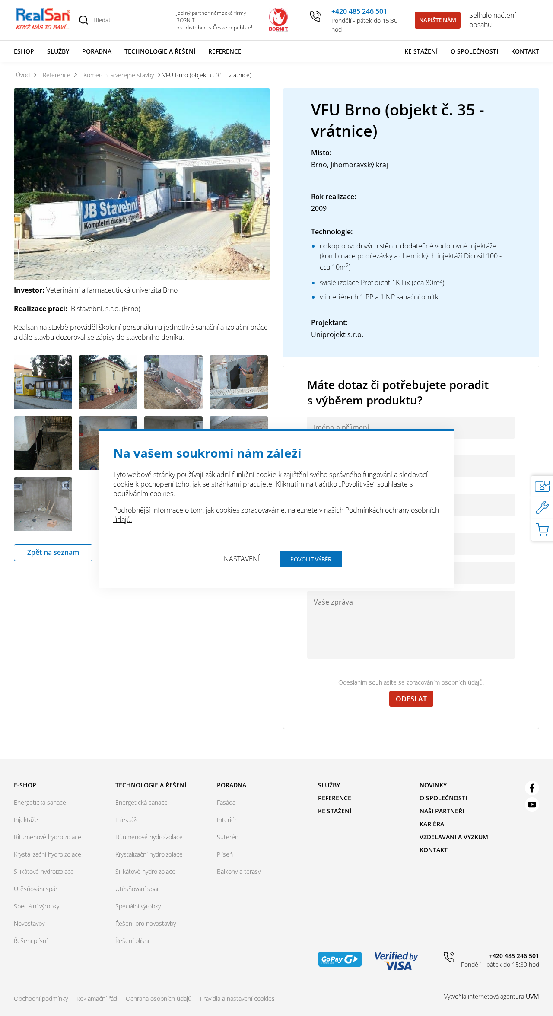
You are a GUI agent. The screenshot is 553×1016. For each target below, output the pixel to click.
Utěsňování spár (35, 889)
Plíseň (225, 854)
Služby (58, 51)
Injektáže (26, 819)
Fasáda (226, 802)
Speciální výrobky (36, 906)
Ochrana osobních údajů (158, 998)
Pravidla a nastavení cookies (237, 998)
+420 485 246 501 (359, 11)
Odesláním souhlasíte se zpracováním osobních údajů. (411, 682)
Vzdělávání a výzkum (454, 837)
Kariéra (432, 824)
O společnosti (474, 51)
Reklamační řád (96, 998)
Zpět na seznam (53, 552)
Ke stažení (421, 51)
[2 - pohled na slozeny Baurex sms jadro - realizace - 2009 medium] (43, 382)
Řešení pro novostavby (145, 923)
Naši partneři (442, 811)
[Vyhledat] (83, 20)
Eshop (24, 51)
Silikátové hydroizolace (44, 871)
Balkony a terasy (239, 871)
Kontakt (525, 51)
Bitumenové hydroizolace (47, 837)
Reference (225, 51)
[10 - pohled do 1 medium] (43, 504)
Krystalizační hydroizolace (47, 854)
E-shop (25, 785)
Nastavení (242, 559)
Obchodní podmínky (41, 998)
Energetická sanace (40, 802)
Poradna (96, 51)
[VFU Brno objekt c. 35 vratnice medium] (142, 185)
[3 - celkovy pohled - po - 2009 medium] (108, 382)
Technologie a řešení (159, 51)
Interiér (227, 819)
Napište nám (437, 20)
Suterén (227, 837)
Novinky (433, 785)
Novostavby (29, 923)
